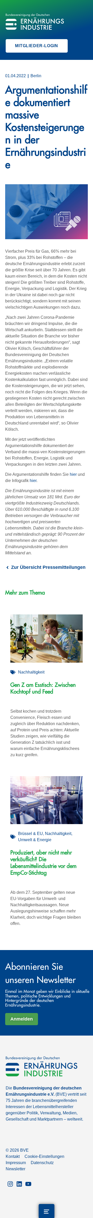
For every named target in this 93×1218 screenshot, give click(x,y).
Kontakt (13, 1156)
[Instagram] (10, 1183)
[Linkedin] (19, 1183)
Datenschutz (42, 1162)
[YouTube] (28, 1183)
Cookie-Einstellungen (44, 1156)
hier (73, 474)
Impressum (16, 1162)
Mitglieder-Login (36, 46)
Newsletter (15, 1169)
